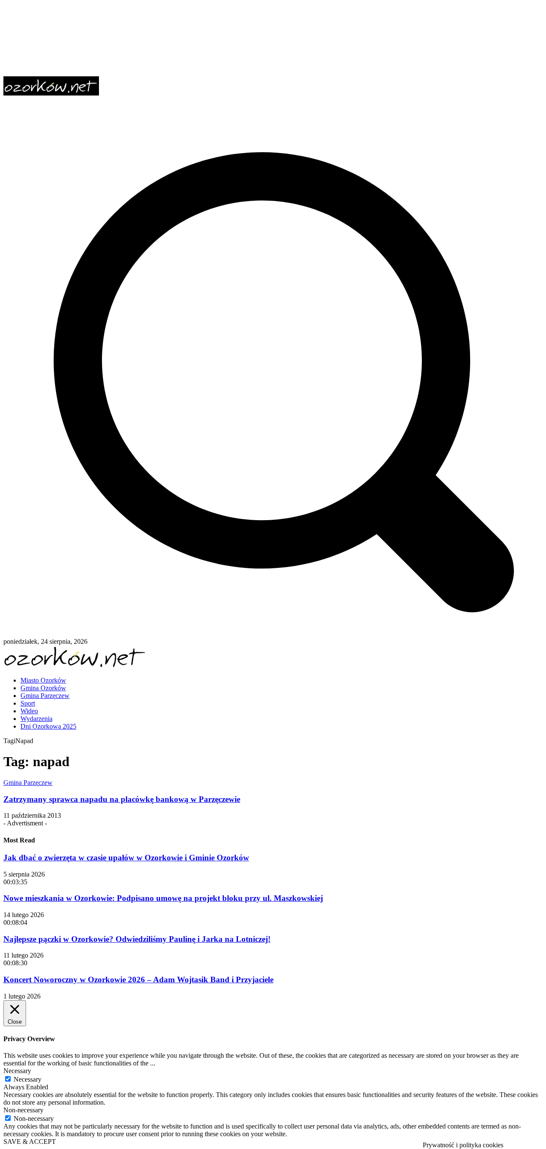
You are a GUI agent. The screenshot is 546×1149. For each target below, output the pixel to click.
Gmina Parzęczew (27, 782)
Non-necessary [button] (23, 1110)
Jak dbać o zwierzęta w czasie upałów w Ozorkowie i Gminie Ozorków (126, 857)
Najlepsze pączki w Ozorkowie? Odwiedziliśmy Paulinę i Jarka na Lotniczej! (136, 939)
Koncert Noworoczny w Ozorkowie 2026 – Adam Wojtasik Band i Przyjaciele (138, 979)
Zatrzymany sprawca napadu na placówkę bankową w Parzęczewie (121, 799)
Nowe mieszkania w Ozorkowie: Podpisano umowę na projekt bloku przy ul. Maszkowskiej (163, 898)
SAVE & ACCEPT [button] (29, 1141)
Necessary (27, 1079)
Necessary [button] (17, 1070)
